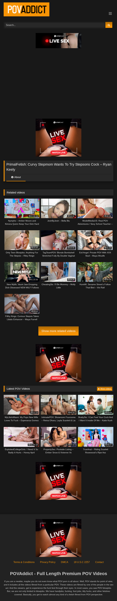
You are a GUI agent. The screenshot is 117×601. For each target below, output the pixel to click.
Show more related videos (58, 331)
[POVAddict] (58, 9)
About (17, 177)
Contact (99, 562)
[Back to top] (107, 592)
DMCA (64, 562)
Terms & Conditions (24, 562)
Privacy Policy (47, 562)
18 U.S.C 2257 (82, 562)
